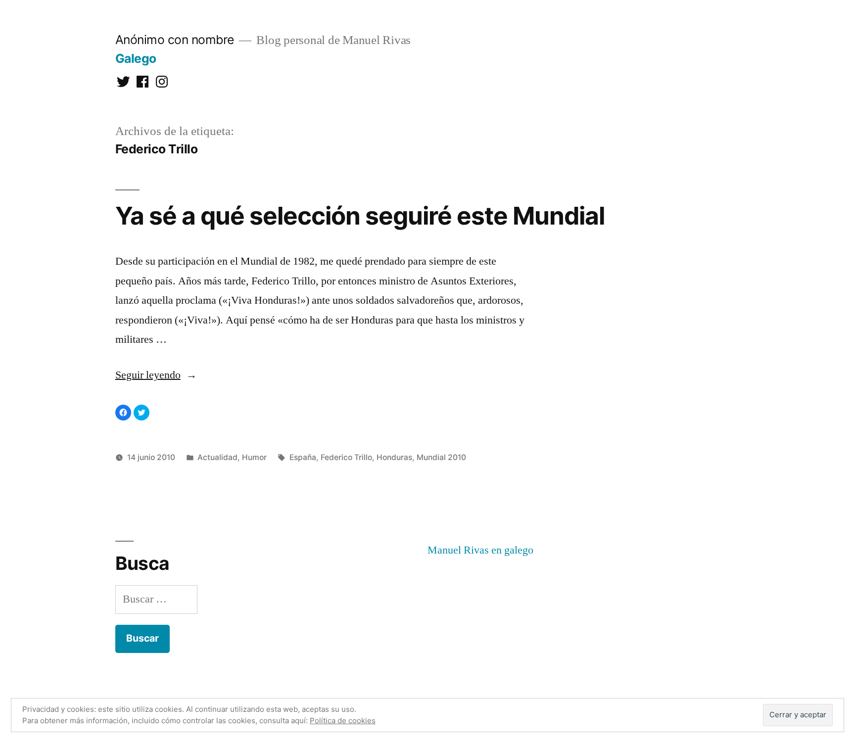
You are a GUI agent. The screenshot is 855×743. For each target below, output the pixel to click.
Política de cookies (343, 720)
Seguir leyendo (156, 375)
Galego (135, 58)
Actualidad (217, 457)
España (302, 457)
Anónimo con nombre (174, 39)
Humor (254, 457)
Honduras (394, 457)
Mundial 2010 (441, 457)
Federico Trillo (346, 457)
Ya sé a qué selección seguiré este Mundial (360, 216)
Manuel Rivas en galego (480, 550)
